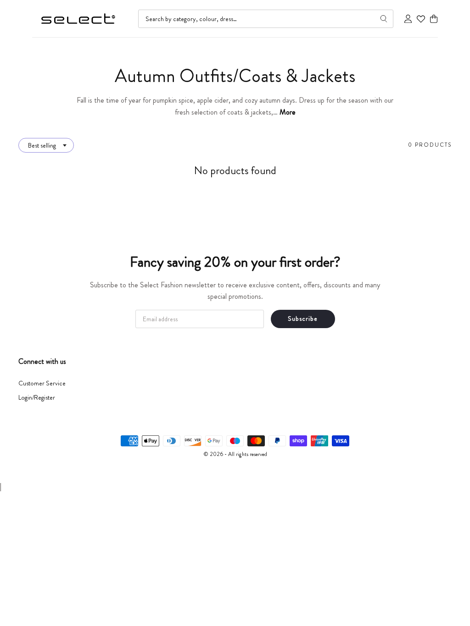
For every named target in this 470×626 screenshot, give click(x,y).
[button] (434, 19)
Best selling (42, 145)
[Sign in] (408, 19)
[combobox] (266, 18)
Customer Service (42, 383)
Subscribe (303, 318)
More (288, 112)
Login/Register (36, 397)
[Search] (383, 18)
